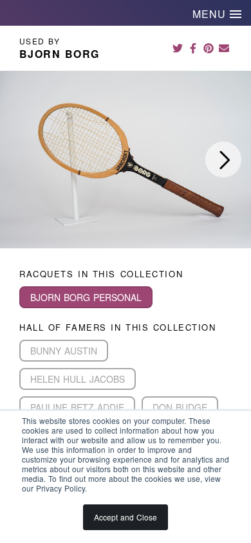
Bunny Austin (63, 350)
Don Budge (180, 407)
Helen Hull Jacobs (77, 379)
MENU (211, 13)
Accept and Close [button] (125, 516)
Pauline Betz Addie (77, 407)
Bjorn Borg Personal (86, 297)
